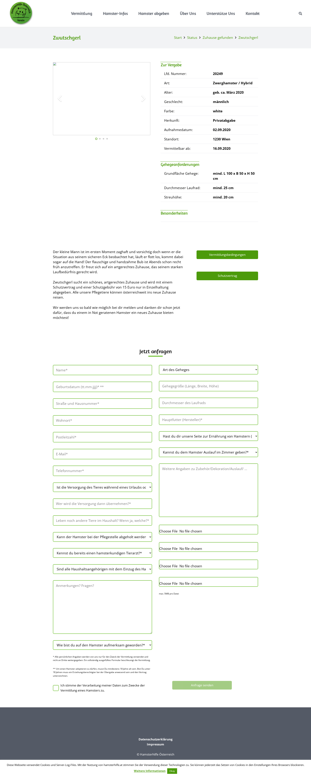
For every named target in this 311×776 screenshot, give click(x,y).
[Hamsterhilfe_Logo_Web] (21, 13)
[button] (94, 13)
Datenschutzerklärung (156, 739)
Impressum (155, 744)
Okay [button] (172, 771)
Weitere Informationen (150, 771)
